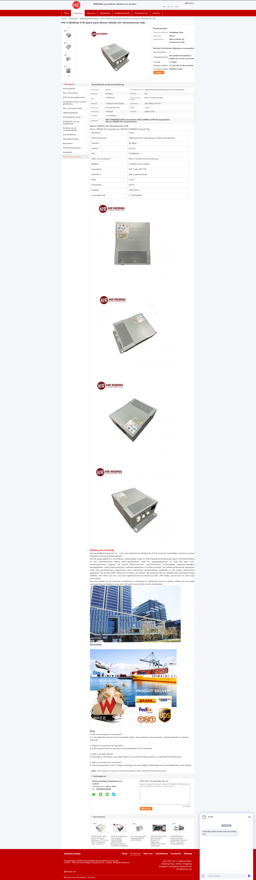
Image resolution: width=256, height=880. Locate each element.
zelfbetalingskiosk (70, 113)
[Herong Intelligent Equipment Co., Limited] (76, 5)
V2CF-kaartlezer (103, 771)
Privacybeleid (69, 861)
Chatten (158, 72)
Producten (77, 13)
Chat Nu (156, 13)
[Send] (249, 876)
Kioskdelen (67, 152)
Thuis (66, 13)
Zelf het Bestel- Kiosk (72, 117)
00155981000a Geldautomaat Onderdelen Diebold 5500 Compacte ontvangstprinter (178, 840)
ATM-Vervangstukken (72, 148)
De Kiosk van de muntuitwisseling (70, 129)
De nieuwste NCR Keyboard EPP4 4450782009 (138, 838)
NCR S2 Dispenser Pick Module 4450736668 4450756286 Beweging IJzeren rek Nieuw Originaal (119, 841)
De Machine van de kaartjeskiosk (71, 122)
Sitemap (188, 853)
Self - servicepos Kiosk (72, 108)
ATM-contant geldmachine (74, 97)
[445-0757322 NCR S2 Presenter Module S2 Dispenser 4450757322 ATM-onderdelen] (159, 828)
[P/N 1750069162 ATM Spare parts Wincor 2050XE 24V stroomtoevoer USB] (68, 35)
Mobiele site (71, 872)
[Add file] (203, 876)
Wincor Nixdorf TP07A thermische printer (151, 771)
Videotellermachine (71, 139)
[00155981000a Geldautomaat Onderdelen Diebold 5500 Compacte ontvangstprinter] (179, 828)
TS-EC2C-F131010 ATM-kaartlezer (122, 771)
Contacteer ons (141, 13)
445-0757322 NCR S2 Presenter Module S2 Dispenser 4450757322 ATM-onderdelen (158, 841)
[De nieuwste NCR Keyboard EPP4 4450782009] (139, 828)
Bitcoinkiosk (68, 143)
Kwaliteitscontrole (122, 13)
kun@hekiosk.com (184, 869)
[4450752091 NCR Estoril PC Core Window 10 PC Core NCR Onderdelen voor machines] (100, 828)
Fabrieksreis (105, 13)
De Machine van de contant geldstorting (74, 103)
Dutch (190, 3)
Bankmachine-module (89, 18)
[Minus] (249, 817)
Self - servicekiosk (70, 93)
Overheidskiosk (69, 134)
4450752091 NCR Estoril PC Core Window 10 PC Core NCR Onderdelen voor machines (99, 840)
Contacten (176, 853)
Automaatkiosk (69, 88)
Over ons (91, 13)
